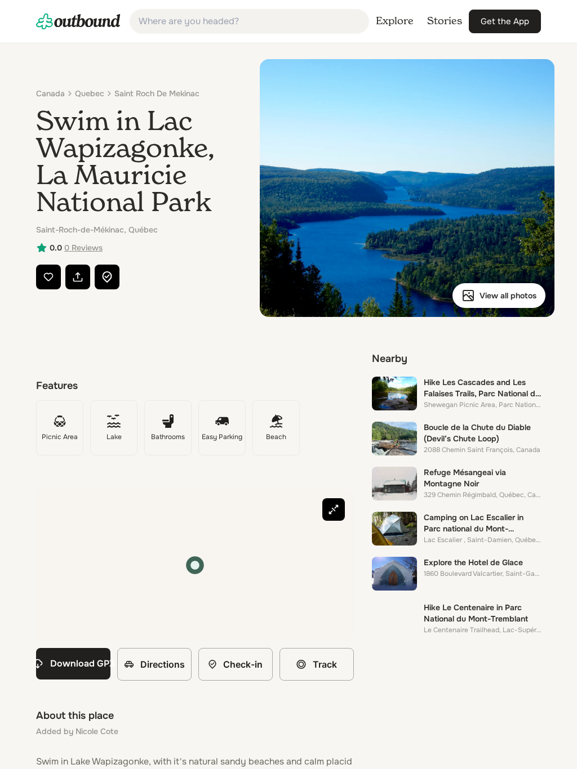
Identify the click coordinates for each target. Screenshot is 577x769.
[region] (195, 565)
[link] (78, 21)
